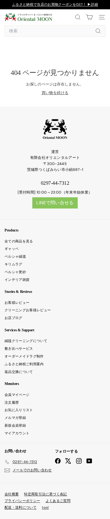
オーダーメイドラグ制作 (24, 356)
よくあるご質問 (58, 500)
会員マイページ (17, 394)
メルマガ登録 (15, 417)
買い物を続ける (55, 92)
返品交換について (19, 371)
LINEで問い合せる (55, 203)
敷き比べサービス (19, 348)
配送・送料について (21, 507)
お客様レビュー (17, 302)
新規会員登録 (15, 425)
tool (45, 507)
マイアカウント (17, 433)
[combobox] (55, 31)
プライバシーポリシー (22, 500)
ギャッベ (12, 248)
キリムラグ (13, 264)
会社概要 (12, 494)
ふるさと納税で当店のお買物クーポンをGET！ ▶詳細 (55, 4)
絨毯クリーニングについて (26, 341)
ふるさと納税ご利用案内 (24, 364)
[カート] (89, 17)
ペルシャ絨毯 (15, 256)
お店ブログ (13, 318)
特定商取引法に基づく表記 (45, 494)
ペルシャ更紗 (15, 272)
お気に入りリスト (19, 410)
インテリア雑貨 (17, 279)
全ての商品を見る (19, 241)
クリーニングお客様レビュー (28, 310)
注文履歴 (12, 402)
